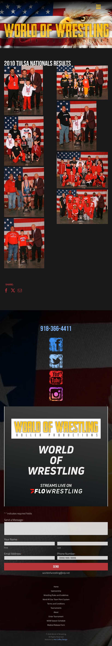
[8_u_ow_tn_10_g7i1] (76, 103)
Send (56, 567)
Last (59, 547)
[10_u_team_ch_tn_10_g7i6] (82, 154)
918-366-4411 (56, 329)
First (6, 547)
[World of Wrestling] (56, 20)
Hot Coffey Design (60, 639)
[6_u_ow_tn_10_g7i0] (23, 67)
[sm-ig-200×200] (56, 388)
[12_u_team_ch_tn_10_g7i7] (82, 191)
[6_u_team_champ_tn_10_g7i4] (82, 67)
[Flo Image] (56, 407)
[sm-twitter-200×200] (56, 355)
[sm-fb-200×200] (56, 339)
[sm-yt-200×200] (56, 372)
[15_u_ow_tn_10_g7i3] (24, 220)
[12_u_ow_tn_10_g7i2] (24, 169)
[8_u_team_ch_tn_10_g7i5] (24, 118)
